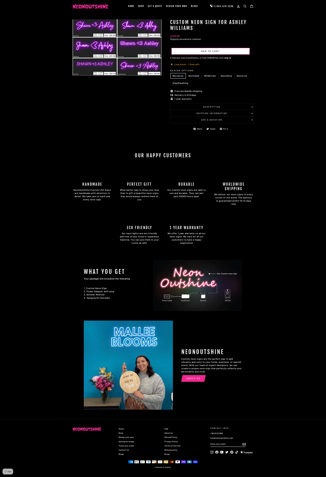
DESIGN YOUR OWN (176, 6)
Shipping (174, 39)
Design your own (126, 437)
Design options (182, 70)
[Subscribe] (244, 444)
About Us (193, 378)
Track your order (126, 446)
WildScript (210, 75)
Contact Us (124, 450)
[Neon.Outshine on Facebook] (216, 452)
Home (131, 6)
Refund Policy (170, 437)
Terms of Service (172, 446)
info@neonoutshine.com (221, 438)
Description (211, 107)
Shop (141, 6)
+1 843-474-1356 (223, 6)
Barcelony (178, 75)
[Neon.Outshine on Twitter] (226, 452)
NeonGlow (226, 75)
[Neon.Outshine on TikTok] (236, 452)
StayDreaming (180, 83)
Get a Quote (155, 6)
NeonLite (242, 75)
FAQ (166, 429)
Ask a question (211, 120)
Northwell (193, 75)
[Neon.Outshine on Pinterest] (231, 452)
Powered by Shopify (163, 467)
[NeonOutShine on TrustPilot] (246, 452)
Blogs (194, 6)
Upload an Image (126, 441)
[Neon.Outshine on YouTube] (221, 452)
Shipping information (211, 113)
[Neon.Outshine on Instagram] (211, 452)
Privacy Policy (171, 441)
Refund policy (170, 450)
